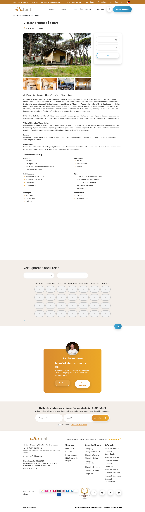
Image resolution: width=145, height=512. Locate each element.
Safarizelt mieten (112, 448)
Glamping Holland (92, 452)
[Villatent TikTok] (119, 493)
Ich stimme (74, 425)
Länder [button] (52, 9)
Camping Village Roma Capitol (27, 15)
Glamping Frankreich (89, 462)
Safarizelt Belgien (112, 469)
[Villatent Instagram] (102, 493)
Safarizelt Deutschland (110, 480)
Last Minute (89, 2)
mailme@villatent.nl (33, 456)
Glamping (65, 9)
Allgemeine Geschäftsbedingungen (88, 507)
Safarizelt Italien (111, 460)
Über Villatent (82, 384)
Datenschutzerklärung (113, 507)
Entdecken (119, 2)
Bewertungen (71, 455)
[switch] (59, 425)
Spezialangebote (105, 2)
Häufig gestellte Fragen (72, 459)
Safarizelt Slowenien (113, 476)
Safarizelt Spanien (112, 457)
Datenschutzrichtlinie (79, 425)
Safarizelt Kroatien (112, 473)
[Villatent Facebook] (94, 493)
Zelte (74, 9)
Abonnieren (98, 418)
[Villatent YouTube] (110, 493)
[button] (129, 2)
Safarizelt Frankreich (109, 465)
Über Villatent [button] (86, 9)
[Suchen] (109, 9)
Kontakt (100, 9)
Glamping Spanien (92, 455)
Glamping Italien (91, 458)
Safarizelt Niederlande (110, 453)
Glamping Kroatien (93, 470)
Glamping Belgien (92, 467)
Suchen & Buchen (122, 9)
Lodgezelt (89, 473)
